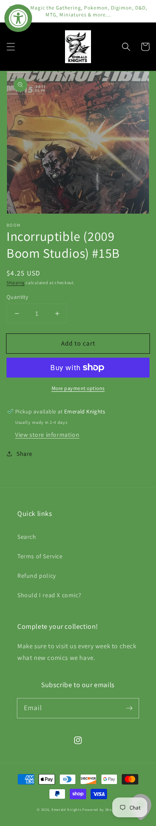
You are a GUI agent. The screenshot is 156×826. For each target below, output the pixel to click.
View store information (47, 435)
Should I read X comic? (49, 595)
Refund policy (36, 575)
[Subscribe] (129, 707)
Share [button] (24, 454)
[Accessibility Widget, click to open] (18, 18)
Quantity (17, 297)
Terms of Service (40, 556)
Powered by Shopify (100, 809)
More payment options (78, 388)
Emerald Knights (66, 809)
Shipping (15, 282)
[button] (10, 46)
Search (26, 537)
